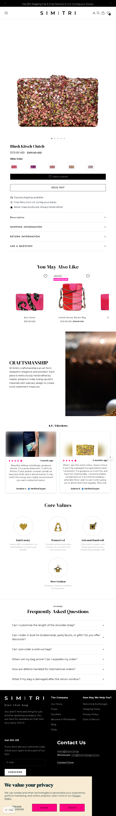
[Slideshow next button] (110, 457)
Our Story (56, 704)
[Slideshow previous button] (5, 457)
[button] (108, 13)
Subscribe (15, 772)
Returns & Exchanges (95, 704)
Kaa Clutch (29, 317)
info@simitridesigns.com (85, 755)
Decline (72, 807)
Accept (44, 807)
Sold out (58, 187)
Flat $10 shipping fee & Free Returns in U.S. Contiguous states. (58, 3)
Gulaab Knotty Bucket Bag (72, 317)
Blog (53, 724)
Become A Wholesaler (63, 719)
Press (54, 709)
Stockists (56, 714)
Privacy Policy (90, 714)
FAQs (54, 729)
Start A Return (91, 719)
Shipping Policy (91, 709)
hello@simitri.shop (68, 751)
